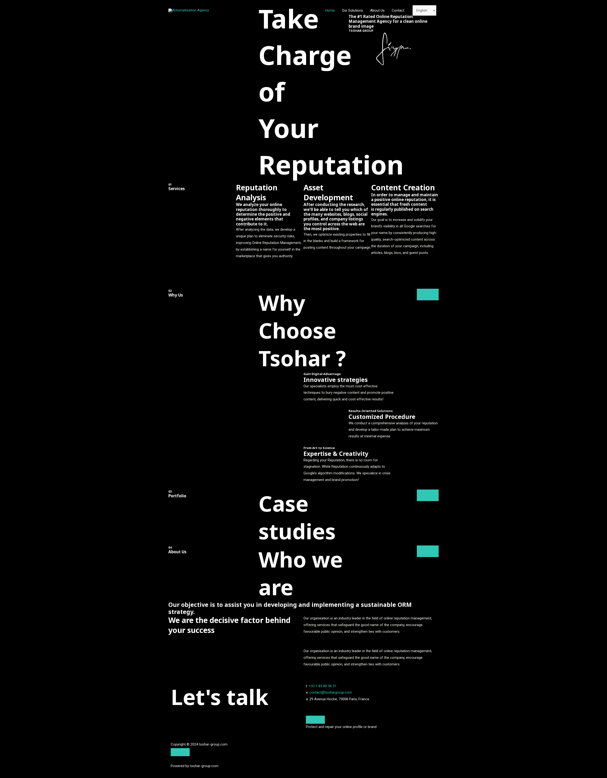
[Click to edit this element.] (180, 752)
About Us (377, 10)
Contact (398, 10)
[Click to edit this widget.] (315, 720)
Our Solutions (352, 10)
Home (330, 10)
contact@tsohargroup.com (330, 692)
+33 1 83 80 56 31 (322, 686)
